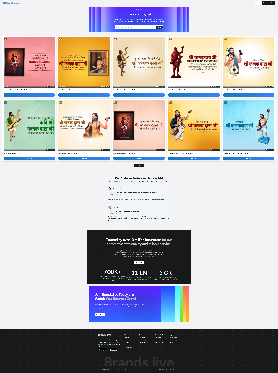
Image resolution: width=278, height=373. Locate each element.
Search (159, 27)
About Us (141, 345)
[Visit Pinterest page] (174, 369)
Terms (171, 342)
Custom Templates (144, 342)
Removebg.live (159, 342)
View (31, 64)
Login (258, 3)
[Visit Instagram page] (171, 369)
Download (29, 95)
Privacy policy (173, 337)
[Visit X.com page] (167, 369)
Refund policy (173, 340)
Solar (125, 345)
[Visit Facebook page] (160, 369)
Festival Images (143, 340)
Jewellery (126, 337)
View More (139, 165)
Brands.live (104, 335)
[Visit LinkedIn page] (164, 369)
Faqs (140, 347)
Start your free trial (268, 3)
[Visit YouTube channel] (178, 369)
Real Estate (127, 340)
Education (127, 342)
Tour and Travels (128, 347)
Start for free (139, 262)
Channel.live (158, 340)
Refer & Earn (173, 345)
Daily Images (142, 337)
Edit (26, 64)
